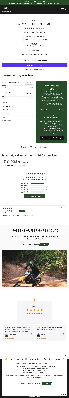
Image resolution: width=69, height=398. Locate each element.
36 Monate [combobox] (6, 106)
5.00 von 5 (39, 177)
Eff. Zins (6, 114)
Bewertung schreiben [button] (34, 196)
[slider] (17, 85)
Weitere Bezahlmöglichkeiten (35, 69)
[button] (30, 28)
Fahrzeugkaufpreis (10, 82)
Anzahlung (7, 92)
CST (34, 19)
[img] (8, 208)
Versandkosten (40, 46)
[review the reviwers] (31, 334)
